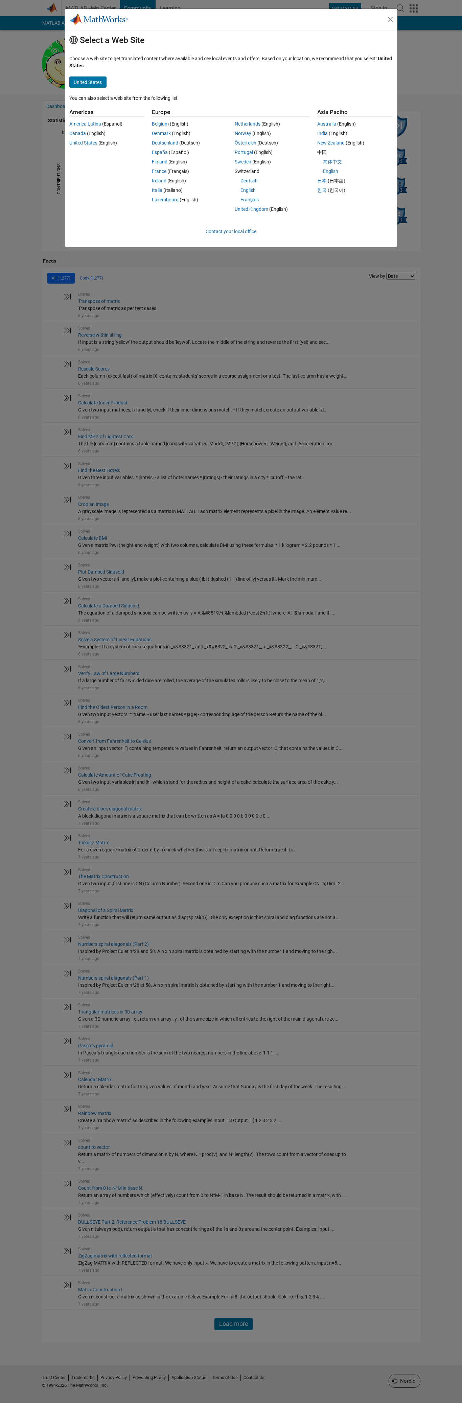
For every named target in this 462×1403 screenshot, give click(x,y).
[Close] (390, 19)
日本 (322, 180)
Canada (77, 133)
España (160, 152)
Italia (157, 190)
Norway (243, 133)
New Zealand (331, 143)
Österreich (245, 143)
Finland (159, 161)
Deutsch (249, 180)
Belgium (160, 124)
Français (249, 199)
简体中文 (332, 161)
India (322, 133)
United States (83, 143)
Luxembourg (165, 199)
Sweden (243, 161)
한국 (322, 190)
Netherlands (247, 124)
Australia (326, 124)
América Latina (85, 124)
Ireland (159, 180)
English (248, 190)
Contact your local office (231, 231)
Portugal (244, 152)
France (159, 171)
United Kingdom (251, 209)
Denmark (161, 133)
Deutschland (165, 143)
